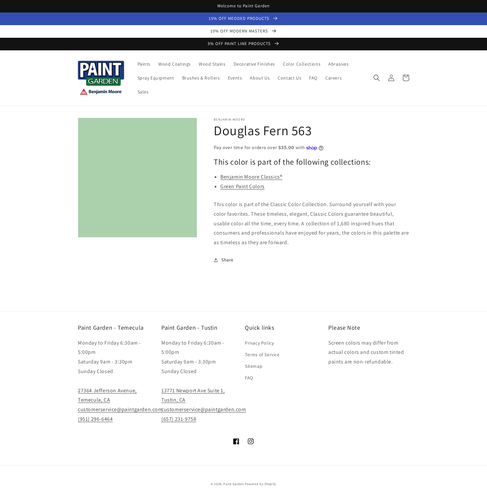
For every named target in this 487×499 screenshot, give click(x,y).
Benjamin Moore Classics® (251, 176)
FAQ (249, 378)
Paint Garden (233, 484)
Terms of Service (262, 355)
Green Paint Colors (242, 186)
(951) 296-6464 (95, 419)
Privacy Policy (259, 343)
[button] (376, 78)
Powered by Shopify (261, 484)
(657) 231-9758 (178, 419)
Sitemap (253, 366)
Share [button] (227, 260)
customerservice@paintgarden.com (120, 409)
